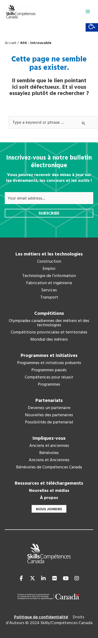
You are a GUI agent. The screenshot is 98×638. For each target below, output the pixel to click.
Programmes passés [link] (49, 370)
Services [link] (49, 290)
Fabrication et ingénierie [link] (49, 283)
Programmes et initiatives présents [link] (49, 363)
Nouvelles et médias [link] (49, 491)
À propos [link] (49, 498)
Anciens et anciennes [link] (49, 446)
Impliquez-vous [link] (49, 438)
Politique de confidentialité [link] (41, 617)
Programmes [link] (49, 385)
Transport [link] (49, 297)
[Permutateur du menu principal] (87, 11)
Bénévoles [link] (49, 453)
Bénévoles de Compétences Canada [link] (49, 467)
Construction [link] (49, 262)
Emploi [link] (49, 269)
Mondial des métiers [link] (49, 340)
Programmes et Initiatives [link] (49, 355)
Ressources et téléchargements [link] (49, 483)
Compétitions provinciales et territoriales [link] (49, 332)
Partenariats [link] (49, 400)
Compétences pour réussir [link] (49, 377)
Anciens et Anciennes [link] (49, 460)
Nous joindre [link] (49, 509)
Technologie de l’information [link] (49, 276)
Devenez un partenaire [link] (49, 408)
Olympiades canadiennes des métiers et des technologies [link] (49, 323)
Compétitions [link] (49, 313)
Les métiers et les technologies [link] (49, 254)
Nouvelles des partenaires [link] (49, 415)
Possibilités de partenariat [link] (49, 422)
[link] (92, 25)
